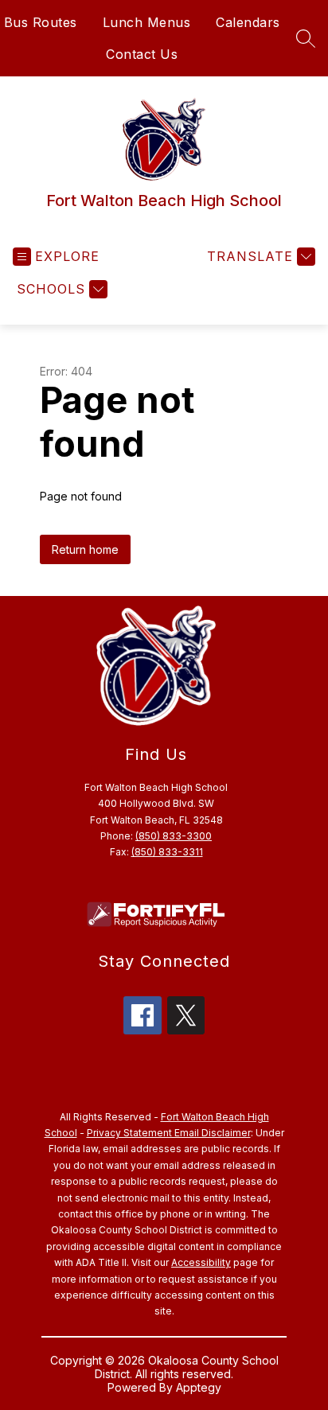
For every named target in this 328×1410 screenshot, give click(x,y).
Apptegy (198, 1387)
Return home (85, 549)
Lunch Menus (147, 22)
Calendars (248, 22)
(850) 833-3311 (167, 852)
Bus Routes (40, 22)
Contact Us (142, 54)
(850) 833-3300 (173, 836)
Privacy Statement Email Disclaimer (169, 1133)
